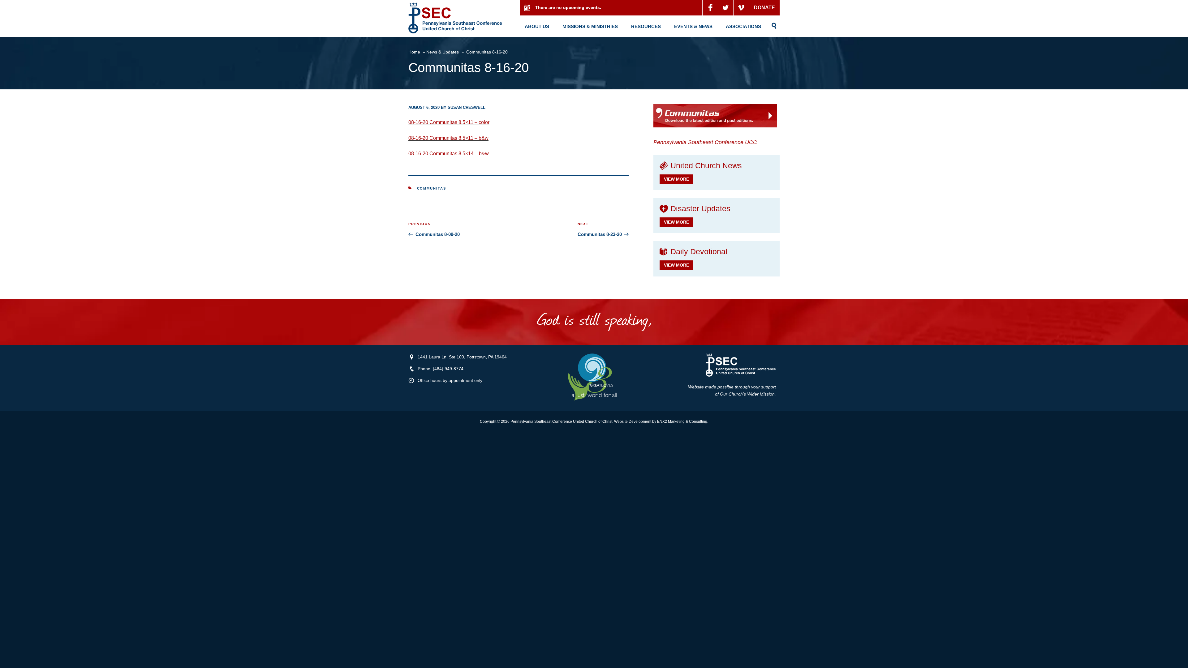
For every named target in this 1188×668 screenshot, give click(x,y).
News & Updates (442, 51)
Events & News (693, 26)
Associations (743, 26)
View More (676, 179)
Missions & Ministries (590, 26)
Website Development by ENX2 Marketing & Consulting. (661, 421)
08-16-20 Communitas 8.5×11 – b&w (448, 138)
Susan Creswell (466, 107)
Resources (646, 26)
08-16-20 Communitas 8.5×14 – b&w (448, 153)
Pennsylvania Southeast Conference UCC (705, 142)
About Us (537, 26)
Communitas (431, 188)
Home (414, 51)
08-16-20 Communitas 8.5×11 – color (448, 122)
